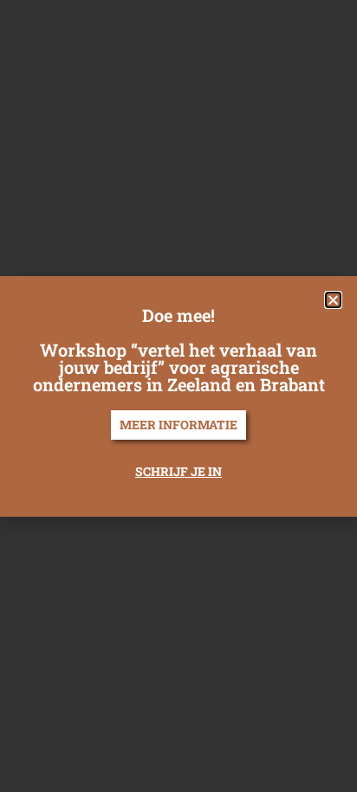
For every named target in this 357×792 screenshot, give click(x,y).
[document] (178, 396)
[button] (333, 299)
